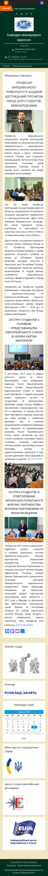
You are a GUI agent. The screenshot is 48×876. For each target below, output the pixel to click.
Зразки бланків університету (29, 866)
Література (11, 866)
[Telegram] (31, 13)
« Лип (23, 738)
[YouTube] (21, 13)
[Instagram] (26, 13)
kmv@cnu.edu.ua (21, 52)
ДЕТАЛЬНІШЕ (34, 459)
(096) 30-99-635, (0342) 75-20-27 (25, 49)
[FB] (16, 13)
